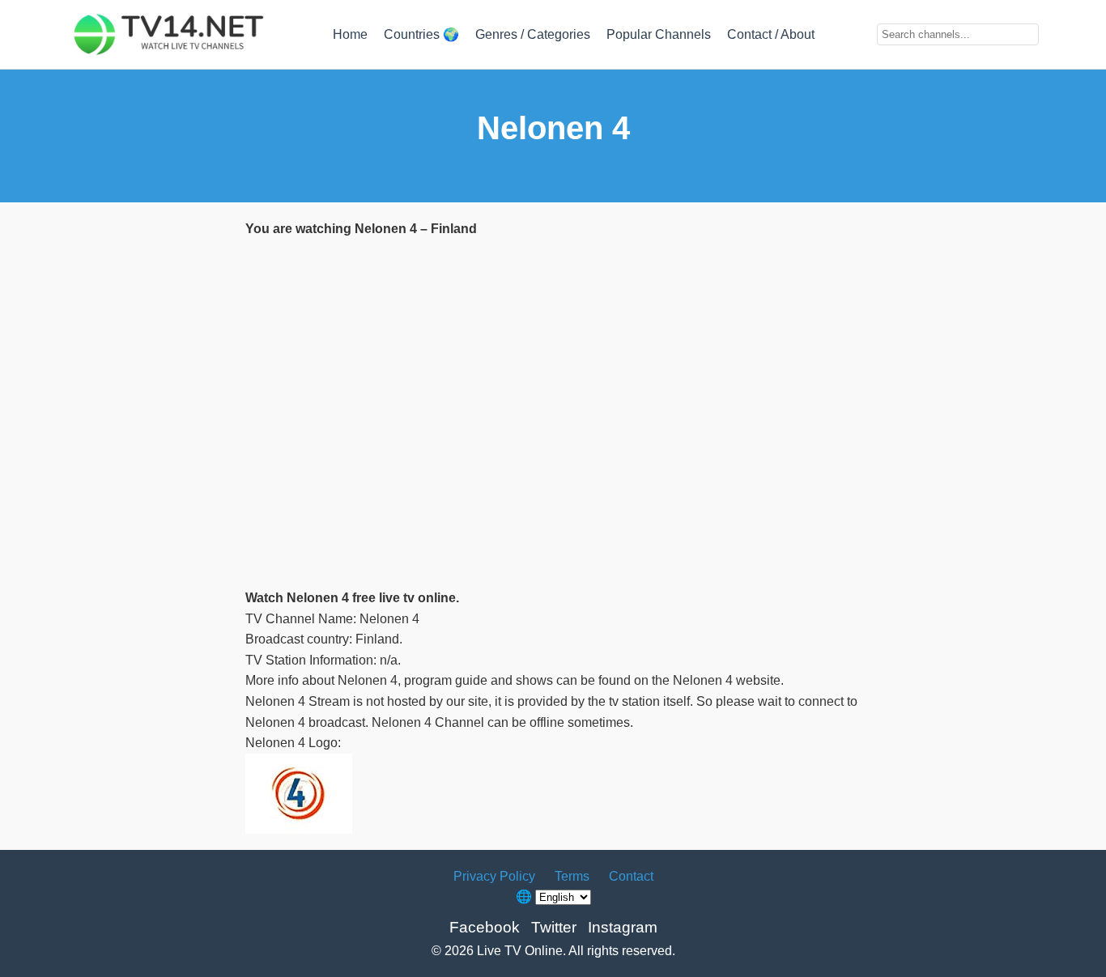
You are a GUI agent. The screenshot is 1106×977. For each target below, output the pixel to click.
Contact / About (771, 34)
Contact (631, 876)
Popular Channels (658, 34)
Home (350, 34)
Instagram (622, 927)
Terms (572, 876)
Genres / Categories (532, 34)
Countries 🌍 (421, 34)
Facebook (484, 927)
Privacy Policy (494, 876)
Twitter (553, 927)
